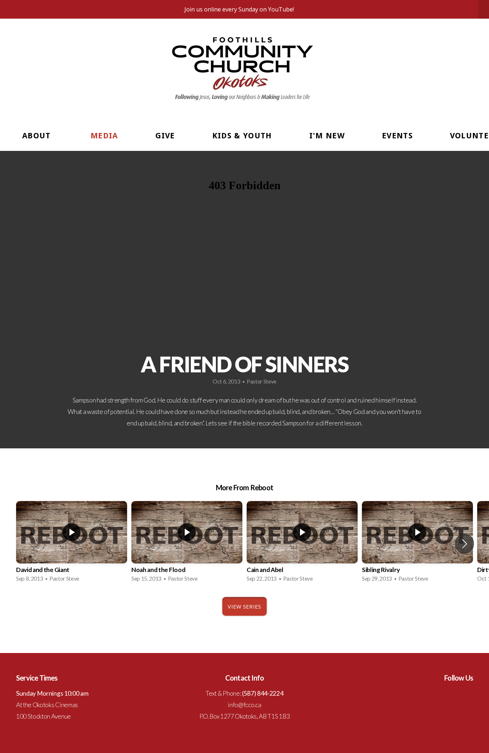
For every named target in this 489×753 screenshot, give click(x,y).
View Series (244, 606)
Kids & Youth (242, 135)
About (37, 135)
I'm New (327, 135)
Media (104, 135)
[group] (71, 543)
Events (397, 135)
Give (165, 135)
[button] (464, 544)
